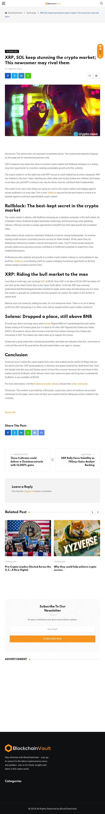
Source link (10, 412)
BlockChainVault (68, 808)
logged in (28, 491)
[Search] (101, 3)
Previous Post (21, 454)
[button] (92, 512)
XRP (43, 281)
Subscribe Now (52, 639)
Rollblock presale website (46, 383)
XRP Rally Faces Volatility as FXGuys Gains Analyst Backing (77, 461)
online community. (79, 383)
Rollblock (51, 192)
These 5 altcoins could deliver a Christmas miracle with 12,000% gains (27, 461)
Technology (11, 562)
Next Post (86, 455)
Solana (47, 323)
